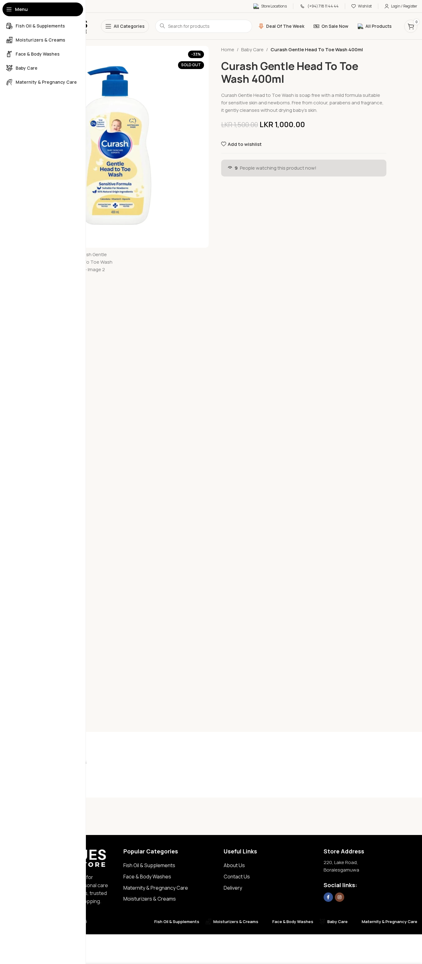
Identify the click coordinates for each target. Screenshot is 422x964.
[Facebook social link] (328, 897)
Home (227, 49)
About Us (234, 865)
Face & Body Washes (147, 876)
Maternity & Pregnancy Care (155, 887)
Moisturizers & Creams (149, 898)
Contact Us (237, 876)
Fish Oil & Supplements (149, 865)
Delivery (233, 887)
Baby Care (252, 49)
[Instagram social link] (339, 897)
